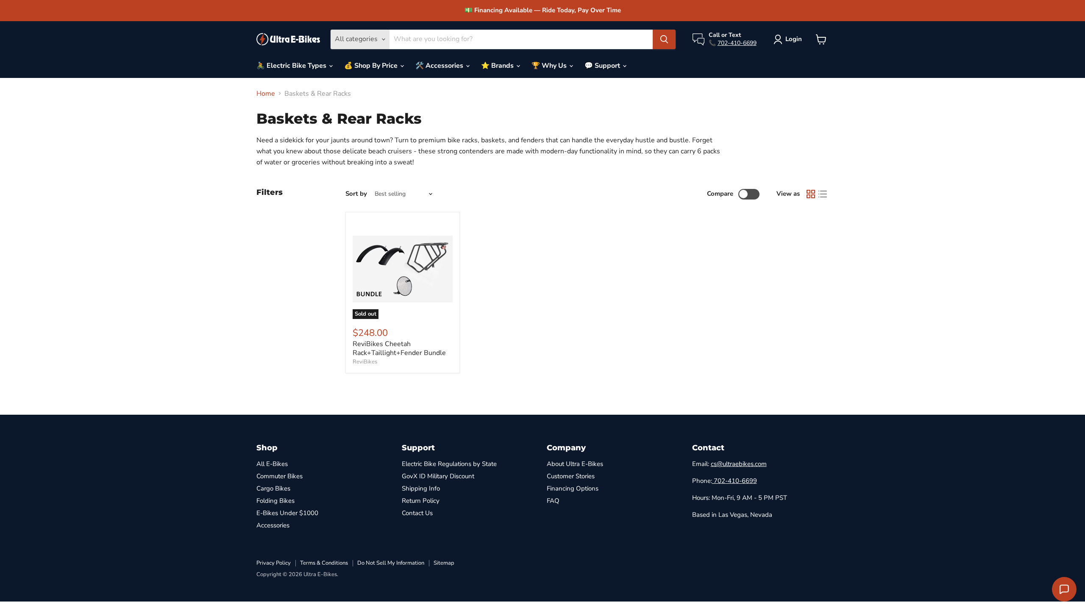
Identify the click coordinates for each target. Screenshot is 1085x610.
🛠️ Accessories (440, 65)
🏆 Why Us (549, 65)
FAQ (553, 500)
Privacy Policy (273, 563)
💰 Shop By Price (371, 65)
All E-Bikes (272, 464)
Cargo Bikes (273, 488)
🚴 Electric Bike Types (292, 65)
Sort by (356, 193)
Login (793, 39)
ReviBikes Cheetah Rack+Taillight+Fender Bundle (399, 348)
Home (265, 93)
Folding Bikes (275, 500)
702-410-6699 (737, 43)
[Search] (664, 39)
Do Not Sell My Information (390, 563)
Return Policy (421, 500)
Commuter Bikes (279, 476)
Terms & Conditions (324, 563)
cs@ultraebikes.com (739, 464)
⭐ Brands (498, 65)
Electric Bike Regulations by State (449, 464)
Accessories (272, 525)
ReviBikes (365, 362)
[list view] (823, 194)
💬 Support (603, 65)
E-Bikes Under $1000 (287, 513)
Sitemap (444, 563)
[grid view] (811, 194)
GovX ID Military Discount (438, 476)
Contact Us (417, 513)
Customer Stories (571, 476)
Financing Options (572, 488)
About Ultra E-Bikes (575, 464)
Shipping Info (421, 488)
